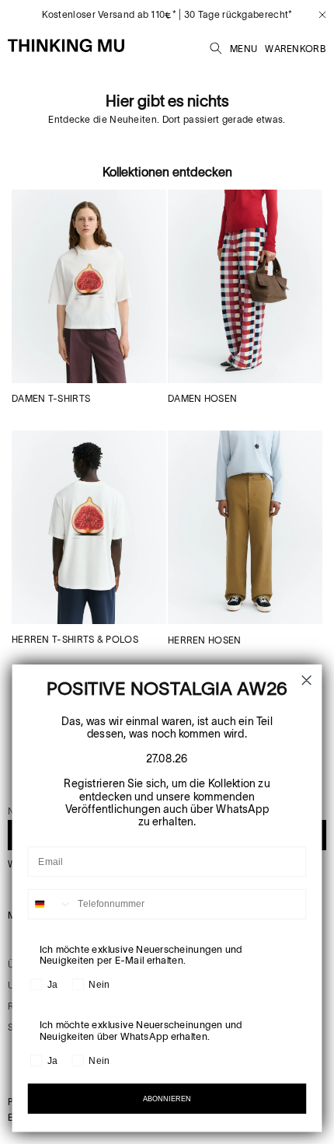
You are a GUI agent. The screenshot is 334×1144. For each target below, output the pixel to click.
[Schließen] (316, 14)
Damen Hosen (202, 398)
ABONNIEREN (167, 1098)
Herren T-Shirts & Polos (75, 639)
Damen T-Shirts (51, 398)
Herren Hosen (205, 640)
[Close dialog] (306, 680)
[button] (216, 46)
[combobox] (50, 904)
